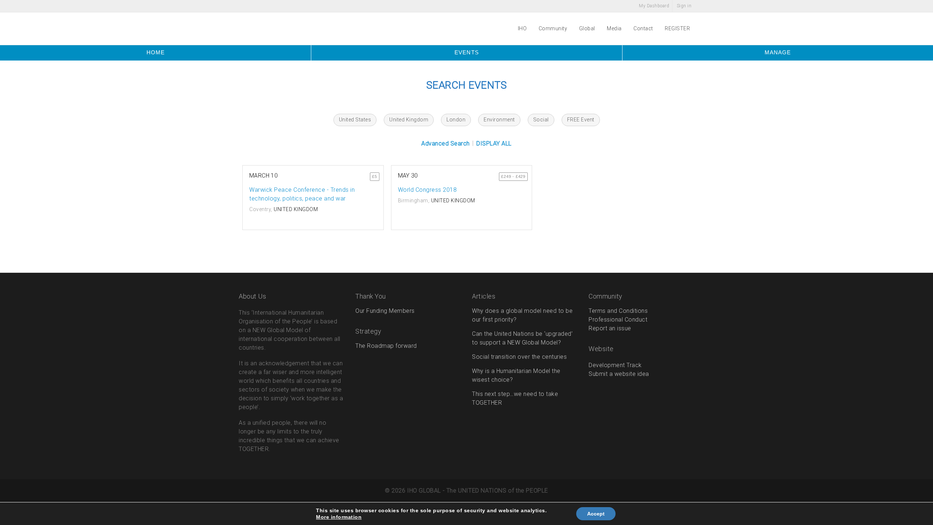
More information (339, 517)
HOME (156, 52)
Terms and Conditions (618, 310)
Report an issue (610, 328)
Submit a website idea (619, 373)
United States (355, 119)
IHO (523, 28)
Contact (643, 28)
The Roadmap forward (386, 345)
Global (588, 28)
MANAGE (778, 52)
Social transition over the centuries (519, 356)
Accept (596, 514)
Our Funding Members (385, 310)
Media (615, 28)
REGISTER (677, 28)
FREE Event (580, 119)
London (455, 119)
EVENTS (466, 52)
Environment (499, 119)
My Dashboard (654, 5)
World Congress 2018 (427, 189)
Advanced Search (445, 143)
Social (541, 119)
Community (554, 28)
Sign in (684, 5)
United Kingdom (408, 119)
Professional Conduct (618, 319)
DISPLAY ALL (494, 143)
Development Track (615, 365)
